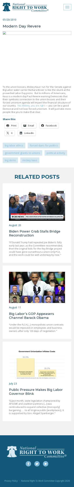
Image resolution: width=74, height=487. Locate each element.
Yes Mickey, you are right (31, 105)
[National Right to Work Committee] (26, 7)
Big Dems (10, 160)
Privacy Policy (11, 480)
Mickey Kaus (29, 160)
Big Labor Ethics (14, 145)
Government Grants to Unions (22, 153)
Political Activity (56, 153)
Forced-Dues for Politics (44, 145)
